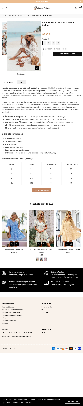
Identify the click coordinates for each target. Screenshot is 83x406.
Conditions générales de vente (12, 310)
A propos (5, 323)
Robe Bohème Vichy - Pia (14, 250)
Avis (21, 82)
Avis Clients (45, 312)
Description (8, 82)
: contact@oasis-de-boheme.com (18, 336)
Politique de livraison (9, 321)
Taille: (45, 39)
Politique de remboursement (12, 315)
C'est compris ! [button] (72, 401)
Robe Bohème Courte (15, 16)
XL (58, 43)
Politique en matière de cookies (13, 318)
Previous (9, 46)
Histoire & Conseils (41, 190)
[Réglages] (75, 8)
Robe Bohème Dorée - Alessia (69, 250)
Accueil (4, 16)
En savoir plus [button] (26, 403)
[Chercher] (6, 8)
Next (39, 46)
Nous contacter (62, 49)
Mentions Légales (8, 307)
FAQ (43, 310)
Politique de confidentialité (11, 312)
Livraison (48, 49)
